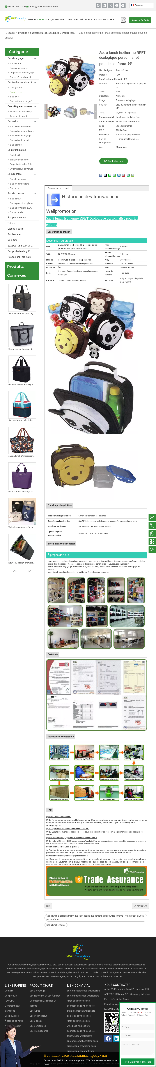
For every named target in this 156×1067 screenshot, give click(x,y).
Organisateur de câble (21, 164)
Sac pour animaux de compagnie (23, 245)
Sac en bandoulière (19, 183)
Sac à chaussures (19, 68)
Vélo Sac (12, 240)
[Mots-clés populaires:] (123, 20)
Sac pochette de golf (18, 251)
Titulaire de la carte (19, 159)
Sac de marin (16, 63)
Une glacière (16, 87)
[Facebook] (98, 5)
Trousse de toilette (19, 116)
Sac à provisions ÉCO (21, 207)
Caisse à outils (15, 228)
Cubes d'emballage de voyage (24, 77)
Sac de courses (15, 193)
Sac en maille (16, 212)
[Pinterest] (123, 5)
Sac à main (15, 198)
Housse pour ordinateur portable (23, 257)
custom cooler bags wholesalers (83, 990)
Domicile (9, 990)
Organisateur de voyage (22, 72)
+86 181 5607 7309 (16, 6)
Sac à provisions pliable (21, 203)
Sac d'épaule (14, 174)
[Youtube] (116, 5)
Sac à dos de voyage (20, 135)
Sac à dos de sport (19, 140)
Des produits (11, 995)
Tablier (11, 223)
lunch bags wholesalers (78, 1000)
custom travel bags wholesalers (83, 995)
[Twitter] (110, 5)
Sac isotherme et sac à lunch (23, 82)
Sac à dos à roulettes (20, 126)
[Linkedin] (104, 5)
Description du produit (58, 188)
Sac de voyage (15, 58)
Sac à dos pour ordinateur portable (24, 131)
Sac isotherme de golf (21, 101)
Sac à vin (14, 96)
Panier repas (16, 92)
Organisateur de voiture (21, 168)
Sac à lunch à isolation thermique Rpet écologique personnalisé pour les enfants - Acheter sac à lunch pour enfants (95, 918)
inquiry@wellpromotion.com (43, 6)
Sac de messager (19, 179)
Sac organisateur (16, 150)
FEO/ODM (9, 1000)
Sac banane (14, 234)
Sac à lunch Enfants (56, 925)
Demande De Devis (140, 20)
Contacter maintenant (115, 162)
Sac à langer (16, 144)
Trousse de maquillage (21, 111)
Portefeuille (15, 155)
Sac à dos (12, 121)
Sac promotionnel (17, 217)
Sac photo (15, 188)
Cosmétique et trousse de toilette (23, 106)
